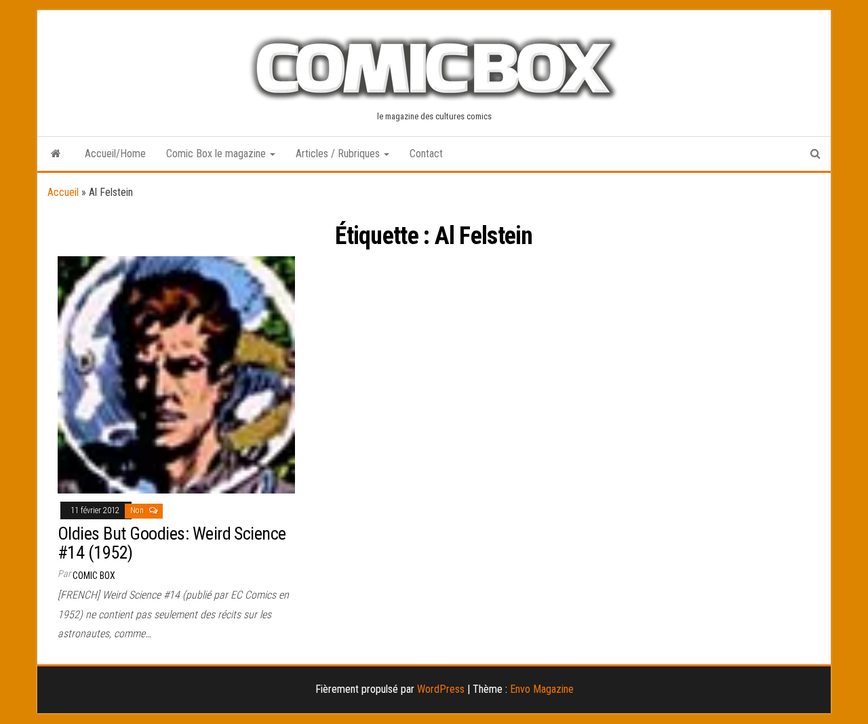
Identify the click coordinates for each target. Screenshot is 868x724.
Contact (426, 153)
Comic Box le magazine (217, 153)
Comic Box (94, 575)
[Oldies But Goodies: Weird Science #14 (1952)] (176, 373)
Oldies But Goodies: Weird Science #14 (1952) (172, 543)
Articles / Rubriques (339, 153)
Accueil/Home (115, 153)
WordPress (441, 689)
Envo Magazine (542, 689)
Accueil (63, 192)
